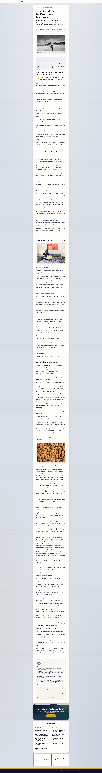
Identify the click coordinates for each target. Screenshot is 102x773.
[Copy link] (65, 31)
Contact (41, 684)
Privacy (57, 698)
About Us (42, 770)
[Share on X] (59, 31)
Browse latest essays (51, 715)
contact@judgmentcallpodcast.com (55, 684)
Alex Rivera (39, 29)
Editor (69, 770)
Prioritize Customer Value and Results (43, 64)
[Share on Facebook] (61, 31)
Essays (40, 7)
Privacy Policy (45, 684)
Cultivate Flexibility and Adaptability (56, 61)
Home (37, 7)
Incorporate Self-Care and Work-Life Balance (58, 67)
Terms (48, 684)
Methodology (60, 698)
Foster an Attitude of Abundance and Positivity (58, 64)
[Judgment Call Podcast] (25, 1)
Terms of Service (57, 770)
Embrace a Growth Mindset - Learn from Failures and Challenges (44, 61)
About (38, 684)
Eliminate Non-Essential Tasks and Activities (44, 67)
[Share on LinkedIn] (63, 31)
